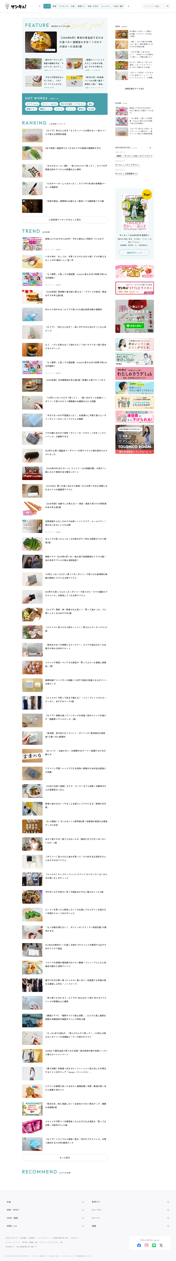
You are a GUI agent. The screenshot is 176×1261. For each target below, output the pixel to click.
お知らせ (74, 1238)
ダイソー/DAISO (49, 104)
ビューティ (106, 6)
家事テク (81, 6)
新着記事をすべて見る (134, 88)
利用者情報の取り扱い (61, 1238)
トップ (47, 6)
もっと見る (65, 1157)
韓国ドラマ (31, 109)
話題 (94, 1225)
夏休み (81, 109)
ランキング (63, 6)
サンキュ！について (13, 1242)
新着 (54, 6)
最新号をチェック (134, 252)
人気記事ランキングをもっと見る (65, 219)
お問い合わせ (10, 1238)
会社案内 (9, 1246)
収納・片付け (93, 6)
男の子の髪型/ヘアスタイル (73, 104)
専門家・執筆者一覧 (29, 1242)
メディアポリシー (43, 1238)
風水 (90, 104)
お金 (73, 6)
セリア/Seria (32, 104)
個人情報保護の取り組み (26, 1246)
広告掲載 (23, 1238)
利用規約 (32, 1238)
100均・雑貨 (118, 6)
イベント (70, 109)
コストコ (59, 109)
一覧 (149, 147)
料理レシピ (12, 1225)
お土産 (91, 109)
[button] (39, 6)
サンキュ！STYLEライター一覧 (50, 1242)
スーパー (96, 1217)
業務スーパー (45, 109)
